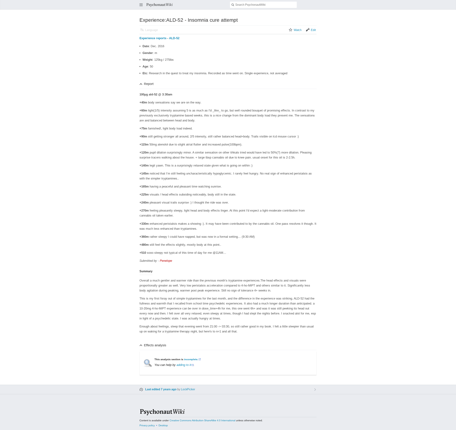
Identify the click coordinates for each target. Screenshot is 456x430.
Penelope (166, 260)
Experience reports (152, 38)
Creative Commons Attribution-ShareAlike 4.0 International (202, 420)
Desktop (163, 425)
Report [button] (149, 84)
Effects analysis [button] (155, 345)
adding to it (184, 365)
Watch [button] (298, 30)
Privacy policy (147, 425)
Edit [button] (313, 30)
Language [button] (151, 30)
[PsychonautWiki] (162, 413)
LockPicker (188, 389)
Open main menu (142, 6)
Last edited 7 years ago (161, 389)
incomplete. (191, 359)
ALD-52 (174, 38)
